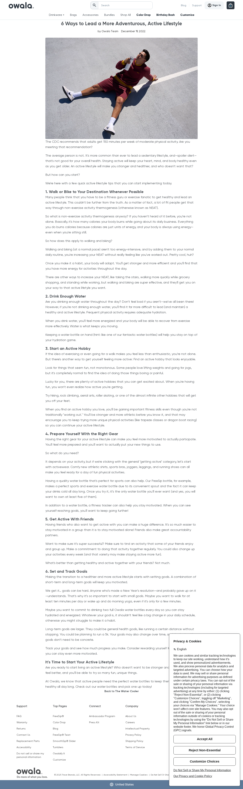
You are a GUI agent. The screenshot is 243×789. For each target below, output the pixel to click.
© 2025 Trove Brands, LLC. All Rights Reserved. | (79, 775)
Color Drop (143, 15)
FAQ (19, 716)
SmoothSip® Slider (64, 741)
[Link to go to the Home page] (21, 5)
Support (197, 5)
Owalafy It (59, 753)
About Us (130, 716)
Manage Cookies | (140, 775)
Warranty (22, 722)
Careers (130, 722)
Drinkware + (56, 15)
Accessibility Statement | (117, 775)
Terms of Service (135, 747)
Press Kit (94, 722)
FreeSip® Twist (61, 734)
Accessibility (24, 747)
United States (124, 784)
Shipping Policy (134, 741)
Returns (21, 728)
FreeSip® (58, 716)
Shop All (125, 15)
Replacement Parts (28, 741)
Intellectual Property (137, 728)
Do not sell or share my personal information (30, 755)
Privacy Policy (133, 734)
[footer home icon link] (32, 773)
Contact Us (23, 734)
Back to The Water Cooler (121, 691)
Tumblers (58, 747)
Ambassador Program (102, 716)
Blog (183, 5)
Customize (187, 15)
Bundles (109, 15)
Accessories (91, 15)
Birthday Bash (165, 15)
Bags (73, 15)
